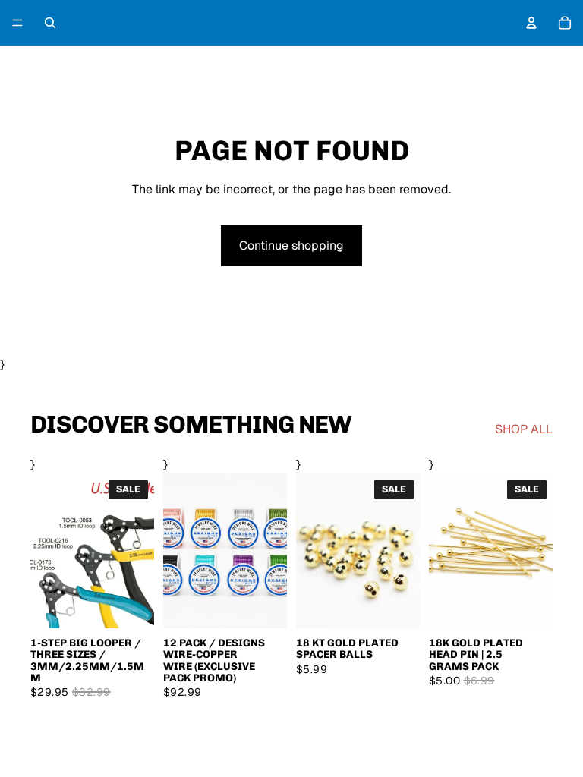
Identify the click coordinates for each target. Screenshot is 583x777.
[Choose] (130, 604)
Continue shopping (291, 245)
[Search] (50, 22)
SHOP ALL (524, 429)
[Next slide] (270, 551)
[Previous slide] (180, 551)
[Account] (531, 22)
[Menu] (17, 22)
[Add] (529, 604)
